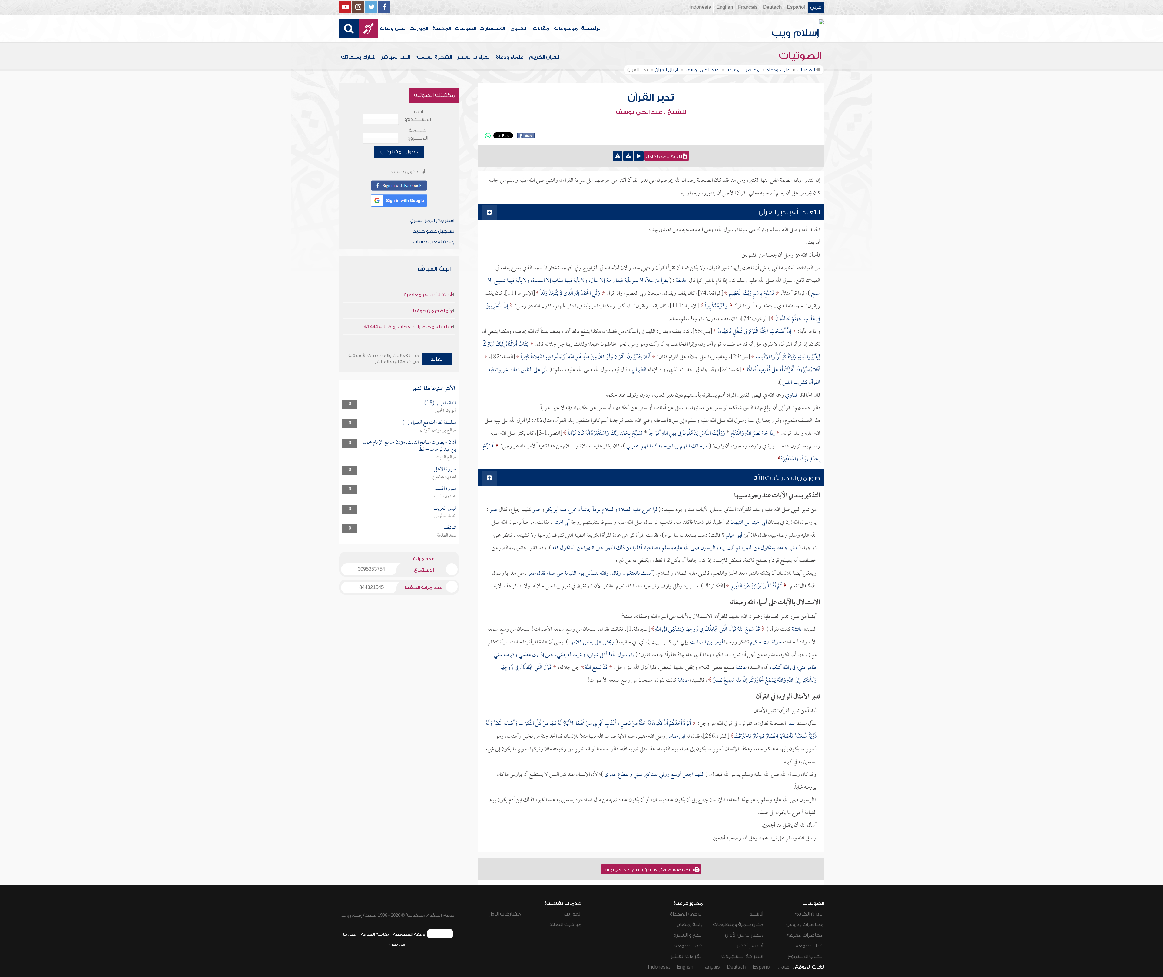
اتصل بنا (350, 934)
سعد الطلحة (446, 535)
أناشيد (756, 914)
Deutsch (772, 7)
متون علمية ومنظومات (738, 924)
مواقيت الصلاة (565, 924)
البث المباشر (395, 57)
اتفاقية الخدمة (375, 934)
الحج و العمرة (688, 935)
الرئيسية (591, 28)
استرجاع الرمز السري (432, 220)
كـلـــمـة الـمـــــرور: (417, 134)
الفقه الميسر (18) (440, 403)
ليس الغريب (444, 508)
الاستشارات (492, 28)
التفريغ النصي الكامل (664, 157)
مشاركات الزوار (505, 914)
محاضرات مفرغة (805, 935)
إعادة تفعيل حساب (433, 241)
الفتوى (518, 28)
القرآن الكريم (544, 57)
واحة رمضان (690, 924)
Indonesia (700, 7)
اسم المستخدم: (418, 115)
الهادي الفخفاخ (444, 477)
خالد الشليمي (445, 516)
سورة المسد (445, 489)
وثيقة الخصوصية (409, 934)
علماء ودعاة (510, 57)
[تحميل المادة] (628, 156)
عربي (815, 7)
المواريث (418, 28)
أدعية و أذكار (750, 946)
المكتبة (441, 28)
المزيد (437, 359)
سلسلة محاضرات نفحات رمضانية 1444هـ (407, 327)
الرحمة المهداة (686, 914)
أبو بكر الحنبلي (445, 411)
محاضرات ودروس (805, 924)
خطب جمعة (810, 946)
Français (748, 7)
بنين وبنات (393, 28)
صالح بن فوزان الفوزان (438, 430)
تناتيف (450, 528)
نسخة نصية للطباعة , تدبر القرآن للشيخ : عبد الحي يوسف (648, 870)
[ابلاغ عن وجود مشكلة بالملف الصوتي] (617, 156)
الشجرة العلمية (433, 57)
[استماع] (639, 156)
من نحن (397, 944)
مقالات (541, 28)
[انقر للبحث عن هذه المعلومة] (764, 630)
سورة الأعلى (445, 469)
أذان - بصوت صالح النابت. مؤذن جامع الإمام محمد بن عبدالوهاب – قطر (409, 446)
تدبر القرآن (651, 97)
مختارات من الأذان (744, 935)
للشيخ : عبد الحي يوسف (651, 112)
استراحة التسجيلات (742, 956)
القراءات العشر (473, 57)
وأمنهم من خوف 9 (431, 311)
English (724, 7)
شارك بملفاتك (358, 57)
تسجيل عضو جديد (433, 231)
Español (796, 7)
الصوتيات (465, 28)
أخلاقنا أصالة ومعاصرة (428, 294)
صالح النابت (446, 457)
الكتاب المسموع (806, 956)
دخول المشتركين (399, 152)
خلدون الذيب (445, 496)
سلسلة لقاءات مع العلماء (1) (429, 423)
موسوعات (566, 28)
